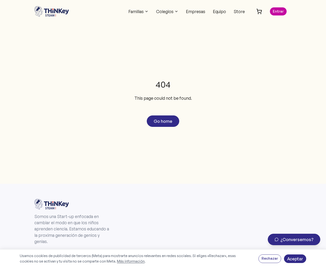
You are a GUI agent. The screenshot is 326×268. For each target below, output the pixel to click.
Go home (163, 121)
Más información (131, 261)
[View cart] (259, 11)
